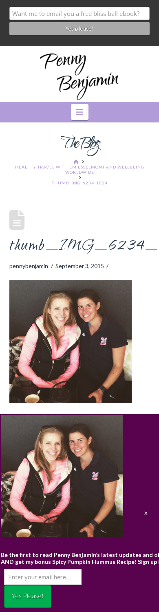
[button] (79, 112)
